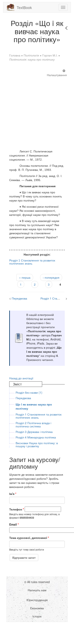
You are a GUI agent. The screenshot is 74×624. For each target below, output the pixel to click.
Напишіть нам (37, 590)
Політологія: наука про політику (32, 59)
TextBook (24, 7)
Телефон (16, 509)
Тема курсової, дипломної (29, 538)
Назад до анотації (21, 378)
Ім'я (12, 494)
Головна (14, 55)
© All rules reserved (37, 582)
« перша (24, 277)
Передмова (19, 298)
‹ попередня (51, 277)
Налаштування (57, 75)
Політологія (31, 55)
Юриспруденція (37, 600)
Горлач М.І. (50, 55)
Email (14, 524)
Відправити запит (24, 557)
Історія (37, 616)
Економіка (37, 608)
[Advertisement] (37, 109)
